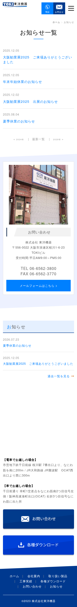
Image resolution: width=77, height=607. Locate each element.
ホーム (56, 22)
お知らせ (56, 586)
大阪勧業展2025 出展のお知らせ (30, 101)
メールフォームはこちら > (38, 285)
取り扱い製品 (57, 576)
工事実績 (26, 581)
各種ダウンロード (53, 581)
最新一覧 (38, 139)
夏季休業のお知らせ (19, 121)
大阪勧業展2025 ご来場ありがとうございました (37, 59)
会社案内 (33, 576)
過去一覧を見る (59, 376)
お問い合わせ (32, 586)
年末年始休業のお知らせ (22, 81)
